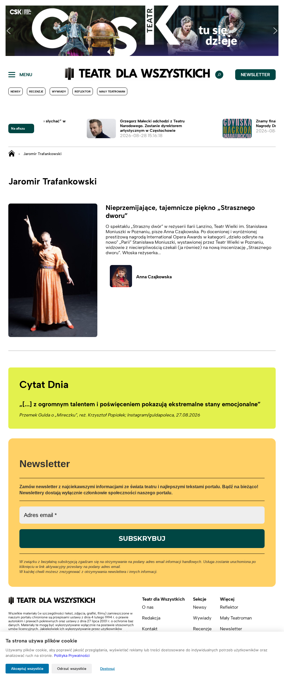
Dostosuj (107, 669)
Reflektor (83, 91)
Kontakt (150, 628)
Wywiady (59, 91)
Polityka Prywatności (72, 655)
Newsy (16, 91)
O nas (148, 607)
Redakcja (151, 618)
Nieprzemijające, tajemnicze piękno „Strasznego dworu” (180, 212)
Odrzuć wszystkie (71, 669)
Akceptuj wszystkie (27, 669)
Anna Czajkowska (154, 276)
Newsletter (255, 74)
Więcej (227, 599)
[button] (8, 30)
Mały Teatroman (112, 91)
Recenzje (36, 91)
